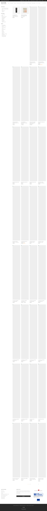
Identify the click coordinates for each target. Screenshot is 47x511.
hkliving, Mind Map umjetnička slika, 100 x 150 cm (41, 63)
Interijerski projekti (32, 0)
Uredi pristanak (3, 498)
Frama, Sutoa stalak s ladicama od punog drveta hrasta (33, 123)
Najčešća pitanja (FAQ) (16, 505)
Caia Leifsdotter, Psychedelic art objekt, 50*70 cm (24, 123)
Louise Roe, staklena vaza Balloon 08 (15, 301)
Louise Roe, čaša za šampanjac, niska (32, 242)
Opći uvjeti (2, 490)
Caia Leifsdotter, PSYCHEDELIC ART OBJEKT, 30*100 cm (15, 16)
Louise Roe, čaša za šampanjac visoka (41, 242)
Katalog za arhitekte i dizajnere (30, 505)
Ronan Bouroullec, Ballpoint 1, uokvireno (16, 242)
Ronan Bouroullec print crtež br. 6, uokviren (16, 479)
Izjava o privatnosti (3, 496)
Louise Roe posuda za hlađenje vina (24, 242)
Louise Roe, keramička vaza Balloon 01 (24, 360)
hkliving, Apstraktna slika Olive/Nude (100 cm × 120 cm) (24, 16)
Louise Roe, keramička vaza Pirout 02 (33, 360)
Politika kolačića (3, 497)
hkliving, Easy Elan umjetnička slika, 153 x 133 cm (16, 123)
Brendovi (26, 0)
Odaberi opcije (22, 302)
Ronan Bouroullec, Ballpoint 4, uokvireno (41, 182)
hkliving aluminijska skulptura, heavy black (33, 479)
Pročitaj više (13, 243)
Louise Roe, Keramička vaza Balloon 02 (16, 360)
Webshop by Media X (24, 509)
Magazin (29, 0)
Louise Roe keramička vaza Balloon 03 (41, 301)
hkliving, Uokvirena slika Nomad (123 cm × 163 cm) (33, 63)
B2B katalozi (36, 0)
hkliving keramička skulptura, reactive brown (40, 479)
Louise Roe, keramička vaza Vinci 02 (16, 419)
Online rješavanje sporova (4, 495)
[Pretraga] (42, 3)
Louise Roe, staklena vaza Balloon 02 (24, 301)
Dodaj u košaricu (14, 17)
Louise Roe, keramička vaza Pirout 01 (41, 360)
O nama (40, 0)
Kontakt (42, 0)
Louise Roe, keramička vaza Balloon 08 (33, 301)
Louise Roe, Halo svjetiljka (32, 419)
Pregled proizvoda (22, 0)
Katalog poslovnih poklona (22, 505)
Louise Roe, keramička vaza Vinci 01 (24, 419)
